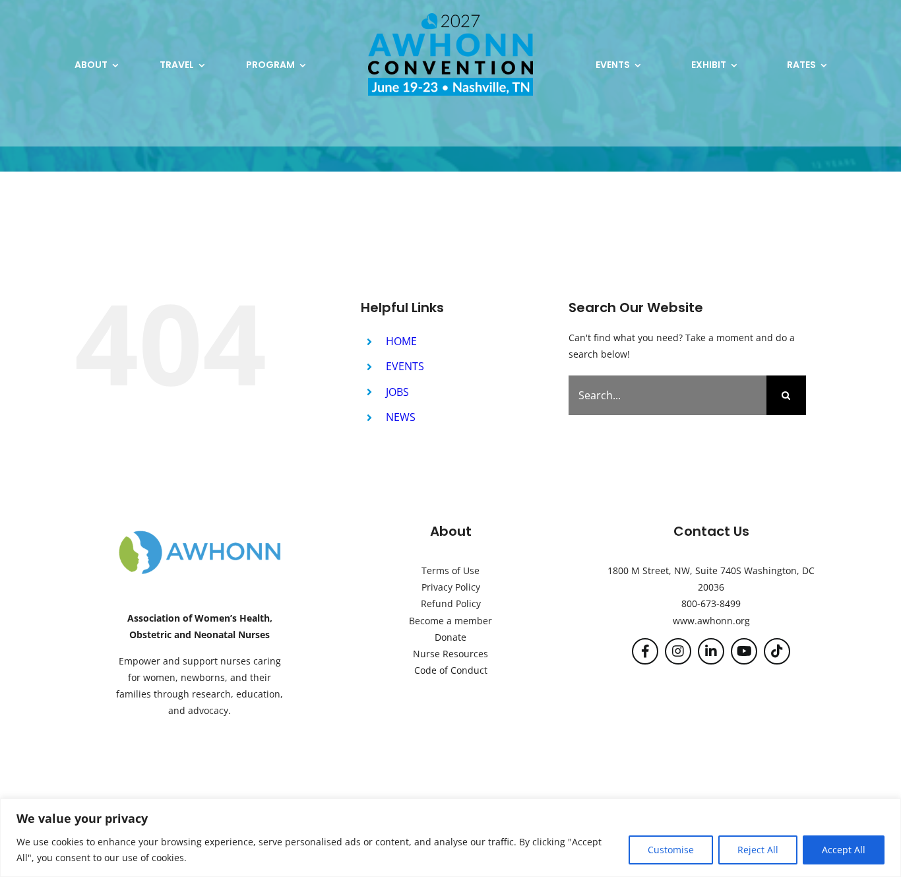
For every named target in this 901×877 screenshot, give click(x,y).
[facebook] (645, 651)
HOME (401, 341)
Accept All (843, 849)
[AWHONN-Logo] (200, 533)
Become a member (450, 620)
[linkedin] (711, 651)
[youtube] (744, 651)
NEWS (401, 417)
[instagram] (678, 651)
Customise (671, 849)
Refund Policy (451, 603)
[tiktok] (777, 651)
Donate (450, 637)
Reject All (757, 849)
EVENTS (405, 366)
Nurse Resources (450, 653)
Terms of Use (450, 570)
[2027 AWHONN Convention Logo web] (450, 17)
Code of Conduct (450, 670)
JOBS (397, 392)
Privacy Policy (450, 587)
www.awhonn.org (711, 620)
